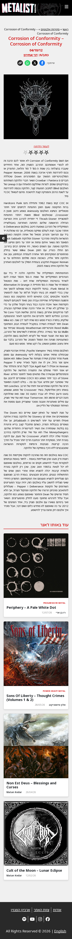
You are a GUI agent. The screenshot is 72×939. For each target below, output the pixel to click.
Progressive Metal (54, 603)
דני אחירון (31, 55)
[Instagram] (40, 919)
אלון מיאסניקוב (57, 704)
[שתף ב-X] (35, 63)
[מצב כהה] (3, 238)
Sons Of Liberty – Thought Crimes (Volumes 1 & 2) (35, 697)
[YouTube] (32, 919)
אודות (57, 909)
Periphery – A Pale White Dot (31, 607)
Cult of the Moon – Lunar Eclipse (34, 870)
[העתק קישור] (20, 63)
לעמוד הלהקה (41, 146)
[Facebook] (48, 919)
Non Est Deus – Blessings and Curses (31, 785)
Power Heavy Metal (54, 691)
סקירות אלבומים (50, 29)
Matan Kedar (14, 792)
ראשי (65, 29)
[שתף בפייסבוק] (42, 63)
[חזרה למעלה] (63, 932)
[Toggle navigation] (66, 6)
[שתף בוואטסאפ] (27, 63)
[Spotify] (24, 919)
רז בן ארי (61, 612)
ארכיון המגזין (20, 909)
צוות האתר (41, 909)
